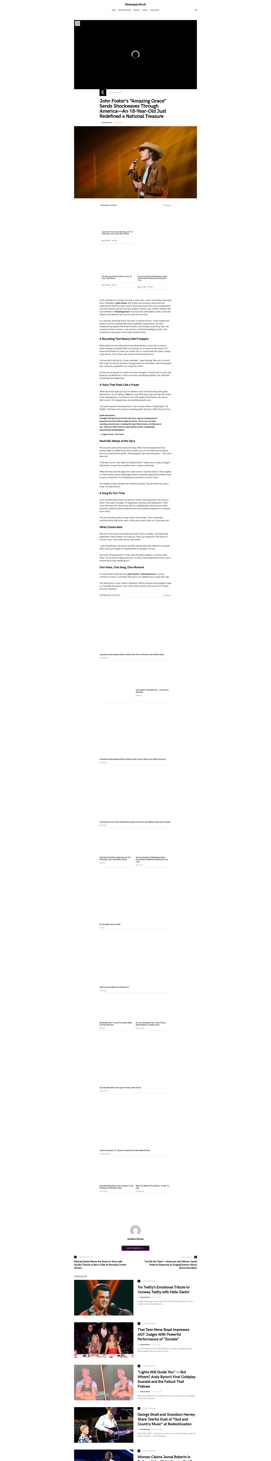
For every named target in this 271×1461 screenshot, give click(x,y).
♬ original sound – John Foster (112, 428)
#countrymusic (106, 423)
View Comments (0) (134, 1212)
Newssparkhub (135, 4)
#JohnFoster (149, 420)
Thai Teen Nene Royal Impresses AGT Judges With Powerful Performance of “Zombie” (163, 1298)
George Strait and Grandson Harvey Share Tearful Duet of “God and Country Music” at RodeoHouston (166, 1383)
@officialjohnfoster (107, 409)
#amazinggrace (118, 423)
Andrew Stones (107, 122)
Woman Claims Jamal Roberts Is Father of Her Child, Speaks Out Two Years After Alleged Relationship (167, 1426)
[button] (135, 54)
